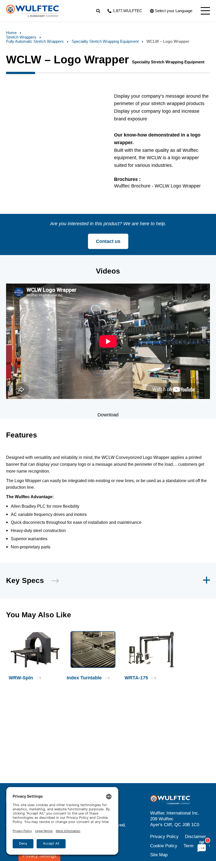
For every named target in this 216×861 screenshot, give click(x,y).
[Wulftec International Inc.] (32, 11)
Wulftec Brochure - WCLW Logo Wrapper (157, 186)
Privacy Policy (164, 836)
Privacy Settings (39, 855)
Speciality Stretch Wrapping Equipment (105, 41)
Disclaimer (195, 836)
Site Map (159, 854)
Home (11, 32)
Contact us (108, 241)
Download (108, 414)
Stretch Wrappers (21, 37)
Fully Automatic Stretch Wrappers (35, 41)
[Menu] (205, 11)
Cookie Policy (163, 845)
